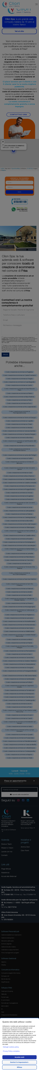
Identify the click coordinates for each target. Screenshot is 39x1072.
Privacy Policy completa (11, 1051)
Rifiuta (19, 1067)
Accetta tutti (19, 1057)
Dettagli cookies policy (11, 1047)
